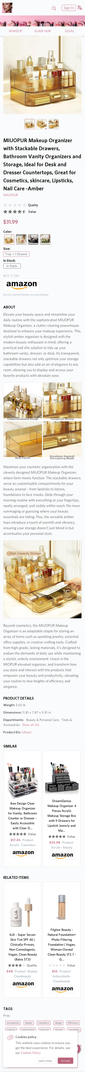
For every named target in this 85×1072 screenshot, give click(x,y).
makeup (11, 1029)
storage (59, 1029)
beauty (28, 1022)
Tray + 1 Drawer (16, 254)
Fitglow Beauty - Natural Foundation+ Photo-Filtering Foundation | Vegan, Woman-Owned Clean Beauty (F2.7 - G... (62, 945)
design (58, 1022)
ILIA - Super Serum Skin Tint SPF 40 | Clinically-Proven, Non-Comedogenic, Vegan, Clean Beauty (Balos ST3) (22, 947)
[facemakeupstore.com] (8, 8)
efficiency (73, 1022)
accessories (13, 1022)
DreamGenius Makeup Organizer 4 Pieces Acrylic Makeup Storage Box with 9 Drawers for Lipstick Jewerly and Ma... (61, 816)
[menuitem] (68, 7)
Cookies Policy (31, 1053)
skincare (44, 1029)
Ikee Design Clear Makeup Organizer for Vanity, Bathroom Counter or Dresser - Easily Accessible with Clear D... (22, 815)
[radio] (5, 205)
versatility (74, 1029)
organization (27, 1029)
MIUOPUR (10, 195)
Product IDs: (17, 732)
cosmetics (43, 1022)
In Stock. (12, 266)
